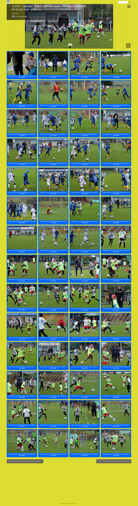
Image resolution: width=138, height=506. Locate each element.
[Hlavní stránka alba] (8, 2)
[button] (3, 503)
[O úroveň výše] (9, 6)
